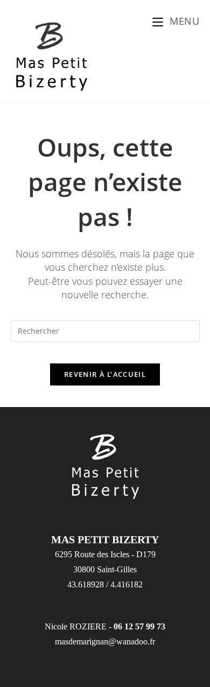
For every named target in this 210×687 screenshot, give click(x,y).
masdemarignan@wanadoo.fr (105, 641)
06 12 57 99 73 (139, 626)
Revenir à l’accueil (105, 374)
